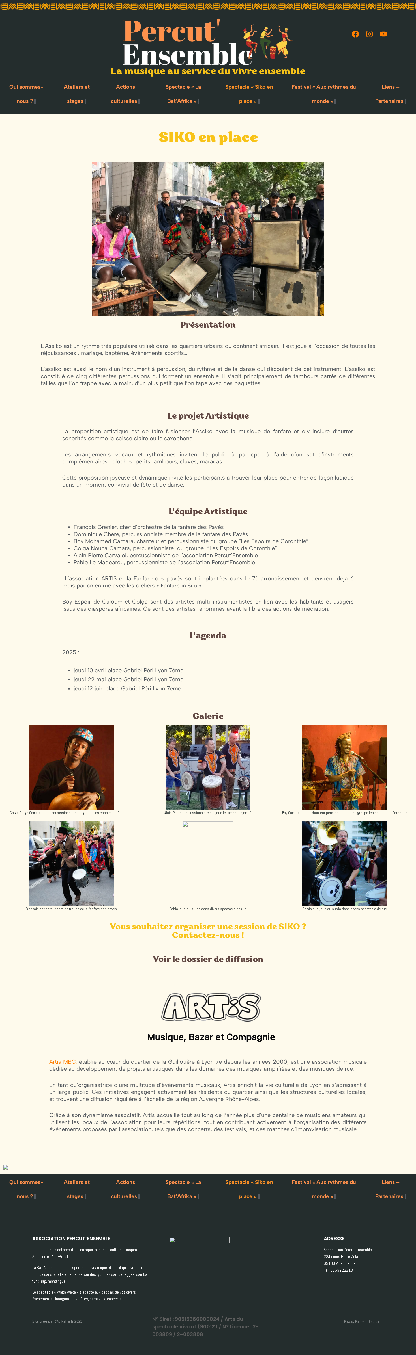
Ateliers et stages (77, 94)
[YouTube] (383, 34)
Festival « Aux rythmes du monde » (324, 94)
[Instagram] (369, 34)
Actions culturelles (124, 94)
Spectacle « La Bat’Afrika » (183, 94)
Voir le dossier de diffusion (208, 960)
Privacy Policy (354, 1321)
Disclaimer (376, 1321)
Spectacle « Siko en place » (249, 94)
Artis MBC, (63, 1061)
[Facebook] (355, 34)
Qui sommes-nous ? (26, 94)
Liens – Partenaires (389, 94)
